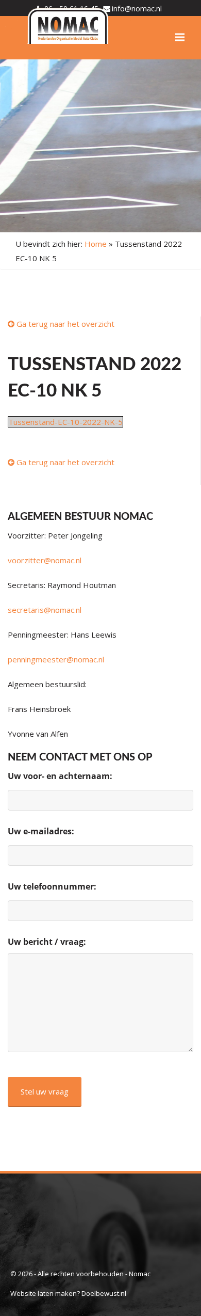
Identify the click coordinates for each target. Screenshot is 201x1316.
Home (96, 244)
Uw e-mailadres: (41, 831)
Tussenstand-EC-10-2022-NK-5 (65, 422)
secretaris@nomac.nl (44, 610)
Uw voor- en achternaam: (60, 776)
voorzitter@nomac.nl (44, 560)
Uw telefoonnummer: (52, 886)
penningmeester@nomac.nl (56, 659)
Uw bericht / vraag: (47, 941)
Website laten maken (43, 1293)
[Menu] (180, 37)
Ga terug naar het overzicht (64, 324)
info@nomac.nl (137, 8)
